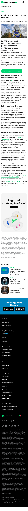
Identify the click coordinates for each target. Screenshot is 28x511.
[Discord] (18, 426)
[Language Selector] (23, 2)
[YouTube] (15, 426)
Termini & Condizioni (13, 463)
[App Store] (11, 421)
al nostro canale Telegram (13, 181)
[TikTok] (12, 426)
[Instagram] (9, 426)
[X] (3, 426)
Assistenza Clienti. (18, 464)
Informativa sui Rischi (6, 493)
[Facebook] (6, 426)
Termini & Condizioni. (12, 460)
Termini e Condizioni (6, 247)
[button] (11, 71)
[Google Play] (13, 421)
